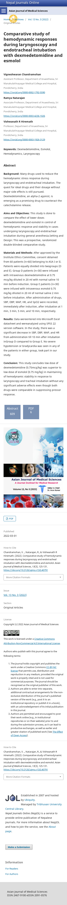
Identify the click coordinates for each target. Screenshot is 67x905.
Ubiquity (29, 799)
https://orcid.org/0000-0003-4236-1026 (24, 115)
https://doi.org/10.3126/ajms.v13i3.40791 (26, 570)
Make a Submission (19, 847)
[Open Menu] (3, 10)
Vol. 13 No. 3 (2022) (38, 19)
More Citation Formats (18, 577)
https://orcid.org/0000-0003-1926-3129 (24, 139)
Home (7, 19)
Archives (19, 19)
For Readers (11, 868)
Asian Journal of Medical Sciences (28, 10)
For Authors (11, 874)
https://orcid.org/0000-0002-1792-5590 (24, 92)
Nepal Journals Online (22, 2)
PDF (11, 518)
